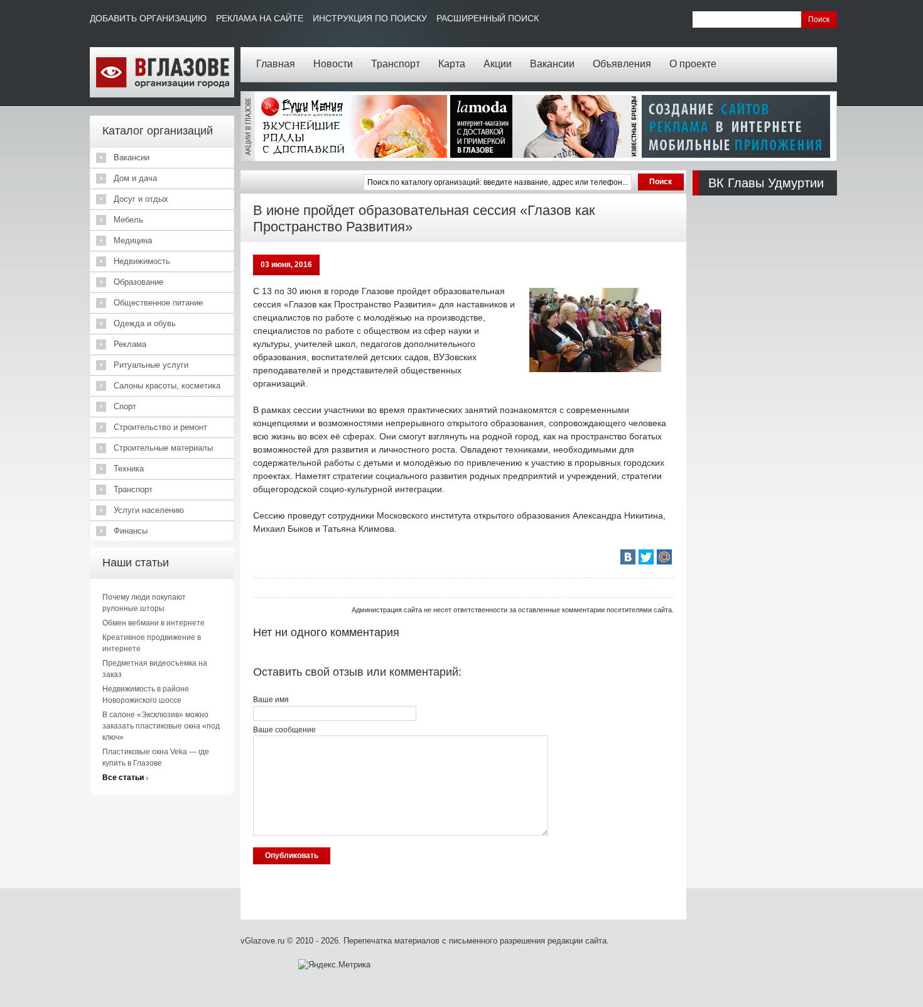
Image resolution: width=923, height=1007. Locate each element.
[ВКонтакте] (627, 556)
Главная (275, 63)
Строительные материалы (163, 448)
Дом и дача (135, 178)
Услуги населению (149, 510)
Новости (333, 63)
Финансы (131, 531)
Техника (129, 468)
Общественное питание (158, 302)
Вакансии (552, 63)
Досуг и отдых (141, 199)
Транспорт (395, 63)
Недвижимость (142, 261)
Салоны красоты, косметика (167, 385)
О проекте (692, 63)
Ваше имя (271, 699)
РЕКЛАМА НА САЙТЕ (259, 18)
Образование (138, 282)
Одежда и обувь (145, 323)
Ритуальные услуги (151, 365)
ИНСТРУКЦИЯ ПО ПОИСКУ (370, 18)
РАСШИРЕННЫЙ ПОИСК (487, 18)
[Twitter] (646, 556)
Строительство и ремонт (160, 427)
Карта (451, 63)
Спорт (125, 406)
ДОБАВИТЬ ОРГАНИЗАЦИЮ (148, 18)
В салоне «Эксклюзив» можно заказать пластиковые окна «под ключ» (161, 726)
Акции (497, 63)
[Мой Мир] (664, 556)
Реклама (130, 344)
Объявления (622, 63)
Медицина (133, 240)
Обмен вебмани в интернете (153, 623)
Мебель (128, 219)
